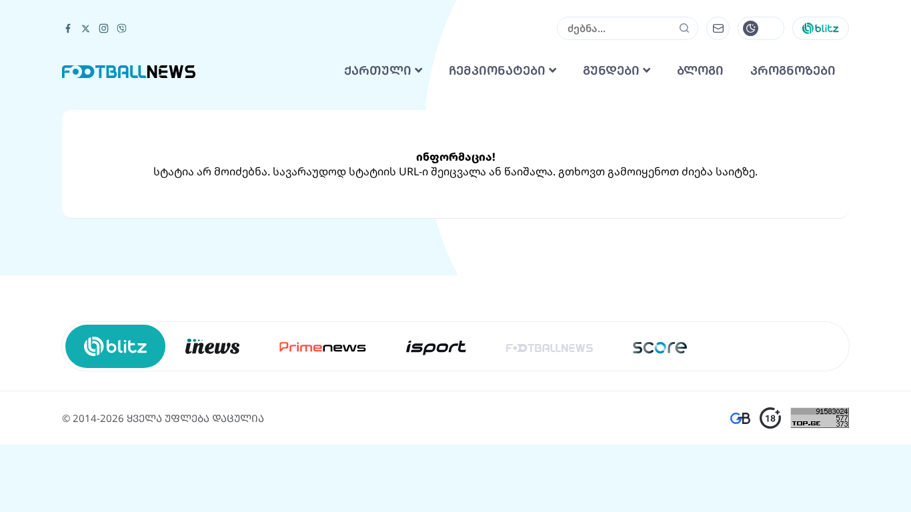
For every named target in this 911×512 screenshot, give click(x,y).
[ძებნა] (684, 28)
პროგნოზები (793, 70)
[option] (212, 346)
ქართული (379, 70)
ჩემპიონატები (499, 70)
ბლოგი (700, 70)
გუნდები (613, 70)
